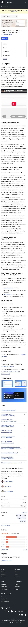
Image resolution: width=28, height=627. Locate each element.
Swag (17, 589)
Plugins (16, 574)
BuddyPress (5, 601)
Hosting (3, 574)
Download (4, 38)
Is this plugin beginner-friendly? (9, 453)
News (2, 572)
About (3, 569)
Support (5, 59)
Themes (17, 572)
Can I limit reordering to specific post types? (7, 442)
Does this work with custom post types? (6, 431)
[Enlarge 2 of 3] (24, 382)
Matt (3, 596)
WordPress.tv (5, 589)
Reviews (5, 48)
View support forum (6, 560)
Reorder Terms (7, 294)
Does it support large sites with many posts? (7, 457)
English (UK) (8, 608)
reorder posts (23, 521)
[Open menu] (25, 2)
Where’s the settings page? (8, 410)
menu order (18, 515)
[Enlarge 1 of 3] (11, 382)
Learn (2, 581)
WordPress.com (6, 594)
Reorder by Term (8, 288)
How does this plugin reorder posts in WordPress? (8, 420)
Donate (17, 586)
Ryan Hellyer (6, 371)
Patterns (17, 577)
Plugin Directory (5, 6)
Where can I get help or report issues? (11, 463)
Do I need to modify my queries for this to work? (7, 426)
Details (5, 44)
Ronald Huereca (7, 34)
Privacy (3, 577)
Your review (4, 549)
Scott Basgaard (5, 374)
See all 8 (25, 512)
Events (16, 584)
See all (25, 549)
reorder (24, 518)
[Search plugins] (16, 16)
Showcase (17, 569)
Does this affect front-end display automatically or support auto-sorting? (11, 447)
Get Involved (18, 581)
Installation (6, 51)
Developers (4, 586)
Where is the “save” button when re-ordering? (8, 415)
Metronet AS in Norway (7, 366)
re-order (19, 518)
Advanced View (5, 525)
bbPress (4, 599)
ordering (24, 515)
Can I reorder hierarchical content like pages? (8, 436)
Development (6, 55)
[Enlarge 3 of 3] (24, 390)
